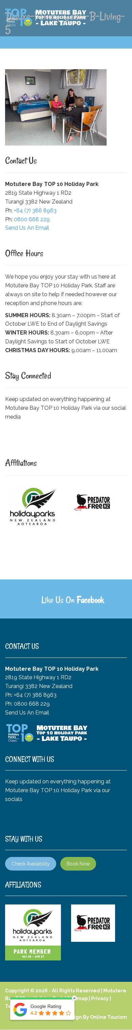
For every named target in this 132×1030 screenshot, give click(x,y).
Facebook (90, 600)
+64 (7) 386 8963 (35, 210)
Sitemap (77, 998)
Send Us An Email (27, 228)
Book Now (78, 863)
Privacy (100, 998)
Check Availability (31, 863)
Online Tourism (108, 1017)
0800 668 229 (32, 219)
